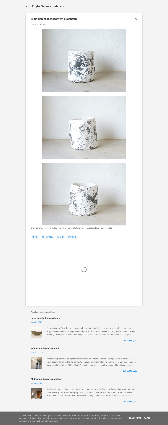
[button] (135, 19)
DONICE (60, 237)
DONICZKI (71, 237)
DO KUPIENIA (48, 237)
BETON (35, 237)
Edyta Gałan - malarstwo (49, 6)
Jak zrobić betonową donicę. (46, 318)
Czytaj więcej (130, 340)
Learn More (135, 418)
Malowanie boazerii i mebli (45, 348)
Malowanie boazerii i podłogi (46, 379)
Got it (147, 418)
